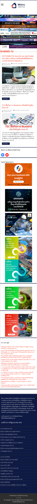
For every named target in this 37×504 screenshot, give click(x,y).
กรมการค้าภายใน (5, 465)
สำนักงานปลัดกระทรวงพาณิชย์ (9, 459)
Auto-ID (22, 110)
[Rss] (17, 498)
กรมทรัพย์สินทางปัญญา (6, 471)
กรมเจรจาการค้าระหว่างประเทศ (9, 468)
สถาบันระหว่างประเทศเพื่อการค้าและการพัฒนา (13, 485)
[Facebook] (18, 498)
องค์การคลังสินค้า (5, 482)
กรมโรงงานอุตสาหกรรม (7, 440)
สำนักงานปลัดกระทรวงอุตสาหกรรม (10, 431)
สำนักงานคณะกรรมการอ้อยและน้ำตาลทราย (12, 437)
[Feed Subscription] (36, 51)
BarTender (15, 63)
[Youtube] (20, 498)
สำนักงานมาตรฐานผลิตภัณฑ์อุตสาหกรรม (11, 448)
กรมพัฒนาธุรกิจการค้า (6, 473)
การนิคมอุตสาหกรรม (6, 451)
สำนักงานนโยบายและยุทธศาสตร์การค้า (11, 479)
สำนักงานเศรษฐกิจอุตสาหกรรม (9, 434)
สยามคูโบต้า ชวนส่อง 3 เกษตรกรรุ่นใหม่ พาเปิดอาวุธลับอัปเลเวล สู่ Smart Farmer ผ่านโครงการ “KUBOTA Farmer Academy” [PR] (17, 374)
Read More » (6, 98)
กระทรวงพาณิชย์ (5, 457)
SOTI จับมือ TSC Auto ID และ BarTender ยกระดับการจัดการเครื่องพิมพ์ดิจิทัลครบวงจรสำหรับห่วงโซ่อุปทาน (18, 58)
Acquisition (17, 110)
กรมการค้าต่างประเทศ (6, 462)
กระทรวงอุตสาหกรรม (6, 428)
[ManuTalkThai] (18, 5)
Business (20, 63)
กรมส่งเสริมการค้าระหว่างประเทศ (9, 476)
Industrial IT (26, 63)
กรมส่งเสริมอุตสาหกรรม (7, 445)
